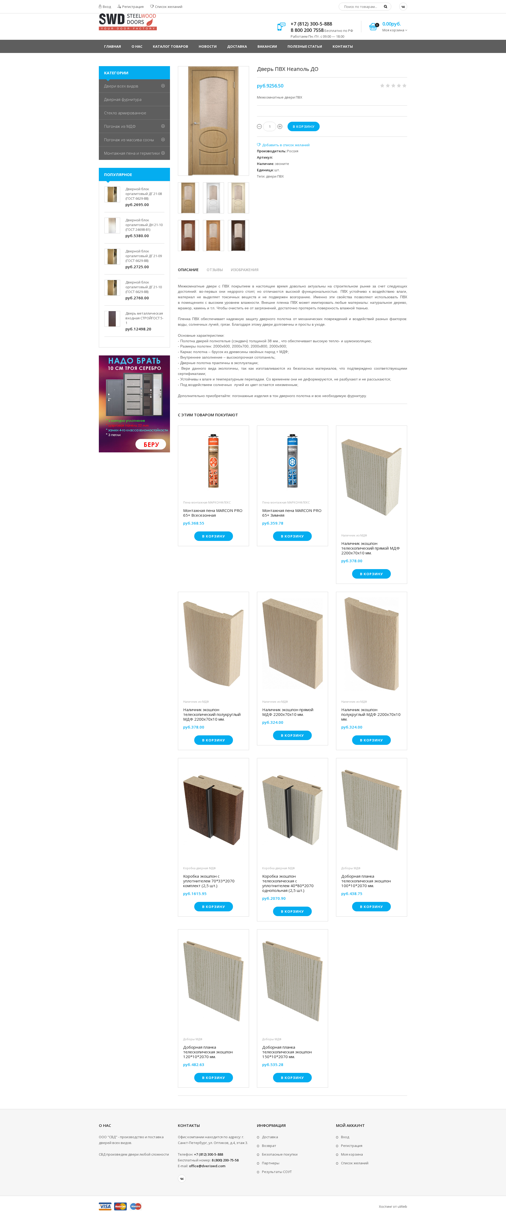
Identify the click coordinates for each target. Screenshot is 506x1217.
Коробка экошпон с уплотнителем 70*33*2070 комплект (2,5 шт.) (209, 881)
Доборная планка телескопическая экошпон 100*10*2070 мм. (366, 881)
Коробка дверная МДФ (199, 868)
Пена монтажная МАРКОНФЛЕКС (207, 502)
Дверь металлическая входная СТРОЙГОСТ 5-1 (144, 318)
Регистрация (132, 6)
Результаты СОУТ (277, 1171)
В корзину (213, 536)
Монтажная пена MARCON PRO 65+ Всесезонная (212, 512)
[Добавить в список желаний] (283, 145)
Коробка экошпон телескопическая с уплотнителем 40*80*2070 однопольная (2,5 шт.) (288, 883)
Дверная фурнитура (123, 99)
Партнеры (270, 1163)
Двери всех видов (121, 86)
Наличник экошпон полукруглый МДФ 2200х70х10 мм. (371, 714)
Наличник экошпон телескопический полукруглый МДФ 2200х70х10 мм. (212, 714)
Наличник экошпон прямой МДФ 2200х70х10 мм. (287, 712)
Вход (106, 6)
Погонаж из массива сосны (129, 139)
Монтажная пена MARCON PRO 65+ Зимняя (292, 512)
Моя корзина (352, 1154)
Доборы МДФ (351, 868)
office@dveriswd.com (207, 1166)
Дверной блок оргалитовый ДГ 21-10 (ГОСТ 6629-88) (143, 287)
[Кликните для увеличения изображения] (213, 121)
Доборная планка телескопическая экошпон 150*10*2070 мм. (287, 1052)
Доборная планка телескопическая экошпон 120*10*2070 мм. (208, 1052)
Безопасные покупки (280, 1154)
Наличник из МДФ (354, 535)
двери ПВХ (275, 176)
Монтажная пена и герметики (132, 153)
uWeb (402, 1206)
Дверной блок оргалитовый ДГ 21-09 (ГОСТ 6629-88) (143, 256)
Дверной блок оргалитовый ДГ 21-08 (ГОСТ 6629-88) (143, 194)
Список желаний (168, 6)
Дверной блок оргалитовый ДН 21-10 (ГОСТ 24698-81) (144, 225)
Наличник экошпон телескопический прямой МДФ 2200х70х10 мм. (370, 548)
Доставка (270, 1137)
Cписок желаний (354, 1163)
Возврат (269, 1145)
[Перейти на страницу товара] (213, 462)
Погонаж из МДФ (120, 126)
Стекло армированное (125, 112)
